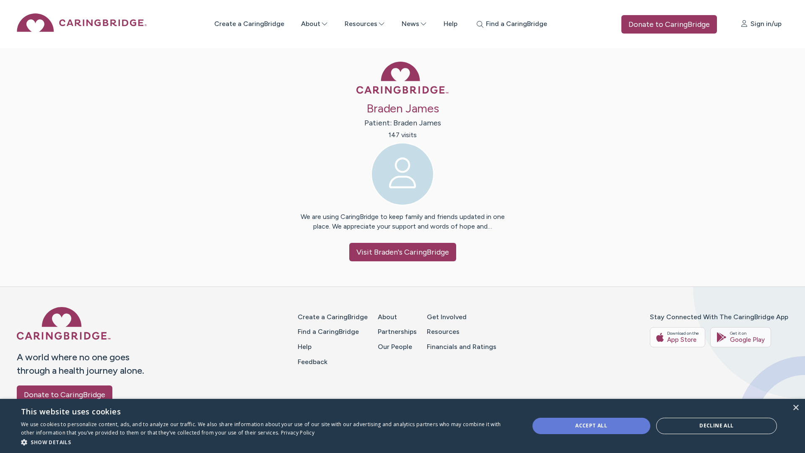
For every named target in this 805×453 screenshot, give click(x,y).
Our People (395, 347)
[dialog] (402, 426)
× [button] (795, 408)
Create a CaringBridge (249, 24)
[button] (267, 442)
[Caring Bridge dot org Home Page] (82, 30)
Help (450, 24)
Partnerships (397, 332)
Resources (361, 24)
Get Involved (447, 317)
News (410, 24)
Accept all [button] (591, 425)
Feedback (312, 362)
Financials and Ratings (461, 347)
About (310, 24)
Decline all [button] (716, 425)
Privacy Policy (297, 432)
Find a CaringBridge (328, 332)
